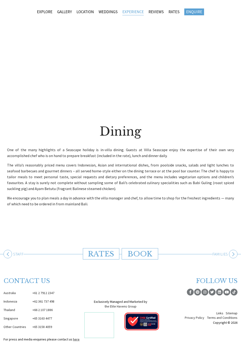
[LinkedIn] (219, 292)
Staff (18, 254)
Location (85, 11)
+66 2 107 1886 (28, 310)
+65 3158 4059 (28, 327)
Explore (44, 11)
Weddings (108, 11)
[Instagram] (204, 292)
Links (219, 313)
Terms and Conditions (222, 318)
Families (220, 254)
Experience (133, 11)
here (76, 339)
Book (140, 254)
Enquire (194, 11)
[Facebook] (190, 292)
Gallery (64, 11)
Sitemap (231, 313)
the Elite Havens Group (120, 306)
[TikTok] (234, 292)
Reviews (156, 11)
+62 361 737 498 (29, 301)
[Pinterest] (197, 292)
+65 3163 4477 (28, 318)
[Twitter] (212, 292)
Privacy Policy (194, 318)
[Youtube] (226, 292)
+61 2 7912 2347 (29, 293)
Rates (174, 11)
